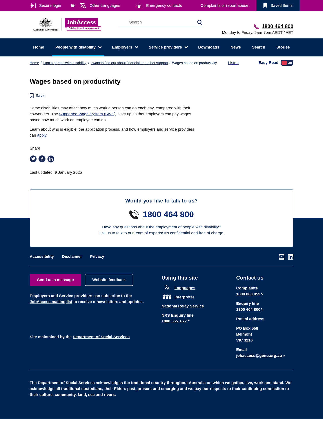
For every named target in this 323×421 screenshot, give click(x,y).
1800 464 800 (277, 26)
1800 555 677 (174, 321)
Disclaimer (72, 256)
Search (258, 47)
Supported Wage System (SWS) (87, 114)
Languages (184, 288)
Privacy (97, 256)
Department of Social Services (101, 337)
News (235, 47)
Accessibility (42, 256)
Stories (283, 47)
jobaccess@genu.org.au (259, 355)
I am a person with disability (64, 63)
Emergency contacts (164, 5)
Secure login (50, 5)
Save (40, 95)
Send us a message (55, 280)
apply (41, 135)
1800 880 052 (248, 294)
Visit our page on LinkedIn (290, 257)
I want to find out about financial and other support (129, 63)
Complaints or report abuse (224, 5)
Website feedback (109, 280)
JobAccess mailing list (51, 302)
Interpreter (184, 297)
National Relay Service (183, 306)
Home (38, 47)
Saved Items (281, 5)
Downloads (208, 47)
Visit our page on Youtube (281, 257)
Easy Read (268, 62)
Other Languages (105, 5)
